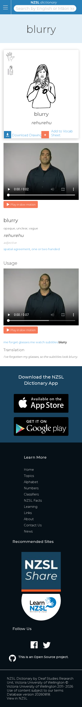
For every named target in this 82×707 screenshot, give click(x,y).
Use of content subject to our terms (35, 690)
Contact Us (33, 525)
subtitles (51, 342)
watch (40, 342)
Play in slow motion (23, 204)
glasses (24, 342)
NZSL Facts (33, 501)
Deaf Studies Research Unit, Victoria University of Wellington (40, 680)
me (5, 342)
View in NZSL (17, 698)
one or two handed (45, 249)
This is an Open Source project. (43, 657)
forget (13, 342)
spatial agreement (16, 249)
